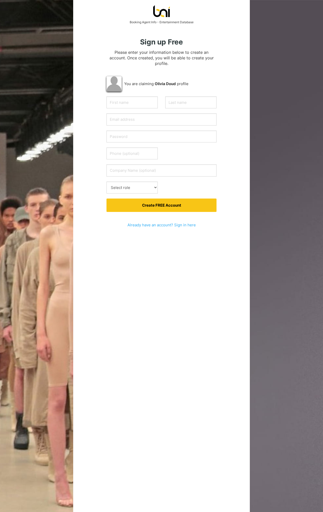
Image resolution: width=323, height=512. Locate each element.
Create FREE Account (161, 205)
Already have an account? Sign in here (161, 225)
